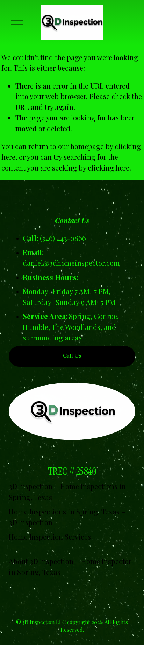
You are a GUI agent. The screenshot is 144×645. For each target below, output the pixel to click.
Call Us (72, 356)
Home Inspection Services (50, 536)
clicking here (108, 167)
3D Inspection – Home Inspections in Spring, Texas (67, 491)
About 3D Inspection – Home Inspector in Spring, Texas (70, 566)
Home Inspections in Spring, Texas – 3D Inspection (67, 517)
